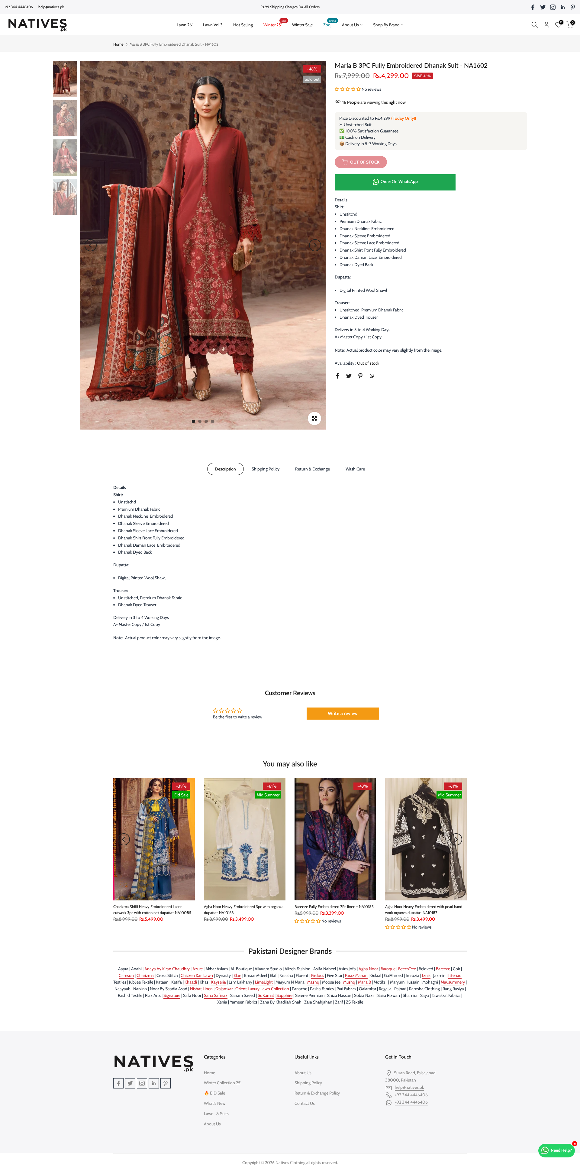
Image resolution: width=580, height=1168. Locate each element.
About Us (350, 25)
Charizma (145, 975)
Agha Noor (368, 968)
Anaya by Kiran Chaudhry (167, 968)
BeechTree (407, 968)
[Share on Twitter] (349, 376)
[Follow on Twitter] (543, 7)
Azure (197, 968)
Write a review (343, 713)
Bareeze (443, 968)
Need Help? (561, 1150)
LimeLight (264, 982)
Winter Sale (302, 25)
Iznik (426, 975)
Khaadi (191, 982)
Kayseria (218, 982)
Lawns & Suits (216, 1113)
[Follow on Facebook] (533, 7)
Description (225, 469)
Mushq (349, 982)
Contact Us (305, 1103)
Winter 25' (274, 24)
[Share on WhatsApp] (372, 376)
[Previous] (91, 245)
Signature (171, 995)
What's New (214, 1103)
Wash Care (355, 469)
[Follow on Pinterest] (572, 7)
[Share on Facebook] (337, 376)
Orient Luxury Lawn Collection (262, 988)
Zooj (329, 24)
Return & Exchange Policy (317, 1093)
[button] (348, 89)
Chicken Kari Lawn (197, 975)
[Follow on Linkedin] (563, 7)
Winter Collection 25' (222, 1082)
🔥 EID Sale (214, 1093)
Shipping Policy (265, 469)
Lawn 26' (187, 24)
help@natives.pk (51, 7)
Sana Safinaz (215, 995)
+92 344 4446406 (411, 1102)
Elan (237, 975)
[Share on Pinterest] (360, 376)
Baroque (388, 968)
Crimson (126, 975)
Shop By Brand (386, 25)
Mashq (313, 982)
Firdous (317, 975)
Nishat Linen (201, 988)
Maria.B (364, 982)
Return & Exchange (312, 469)
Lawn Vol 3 (213, 25)
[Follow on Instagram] (553, 7)
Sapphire (284, 995)
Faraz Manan (356, 975)
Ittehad (455, 975)
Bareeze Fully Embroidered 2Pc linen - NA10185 (334, 906)
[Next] (315, 245)
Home (118, 44)
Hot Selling (243, 25)
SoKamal (266, 995)
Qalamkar (224, 988)
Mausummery (453, 982)
